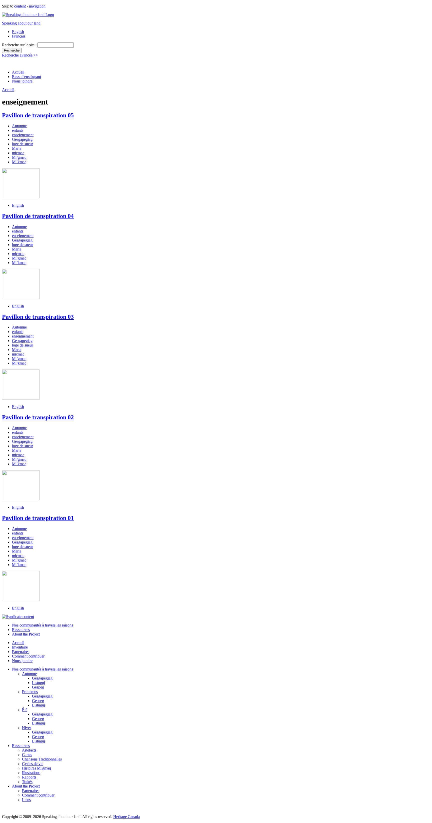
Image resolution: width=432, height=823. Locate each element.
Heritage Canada (126, 816)
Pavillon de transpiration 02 (38, 417)
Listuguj (38, 682)
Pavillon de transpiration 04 (38, 216)
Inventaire (20, 647)
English (18, 32)
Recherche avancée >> (20, 55)
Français (18, 36)
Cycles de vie (32, 764)
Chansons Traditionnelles (42, 759)
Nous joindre (22, 81)
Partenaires (20, 652)
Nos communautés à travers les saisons (42, 625)
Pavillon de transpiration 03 (38, 317)
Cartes (27, 754)
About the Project (26, 634)
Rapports (29, 777)
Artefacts (29, 750)
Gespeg (38, 687)
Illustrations (31, 772)
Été (24, 710)
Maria (16, 148)
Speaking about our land (21, 23)
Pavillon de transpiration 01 (38, 518)
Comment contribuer (28, 656)
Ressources (21, 630)
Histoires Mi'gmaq (36, 768)
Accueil (18, 72)
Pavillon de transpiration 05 (38, 115)
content (20, 6)
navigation (37, 6)
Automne (19, 126)
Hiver (26, 728)
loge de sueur (22, 144)
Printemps (30, 692)
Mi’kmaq (19, 162)
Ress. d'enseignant (26, 76)
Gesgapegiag (22, 139)
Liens (26, 800)
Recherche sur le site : (20, 45)
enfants (17, 130)
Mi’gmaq (19, 157)
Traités (27, 782)
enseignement (23, 135)
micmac (18, 153)
